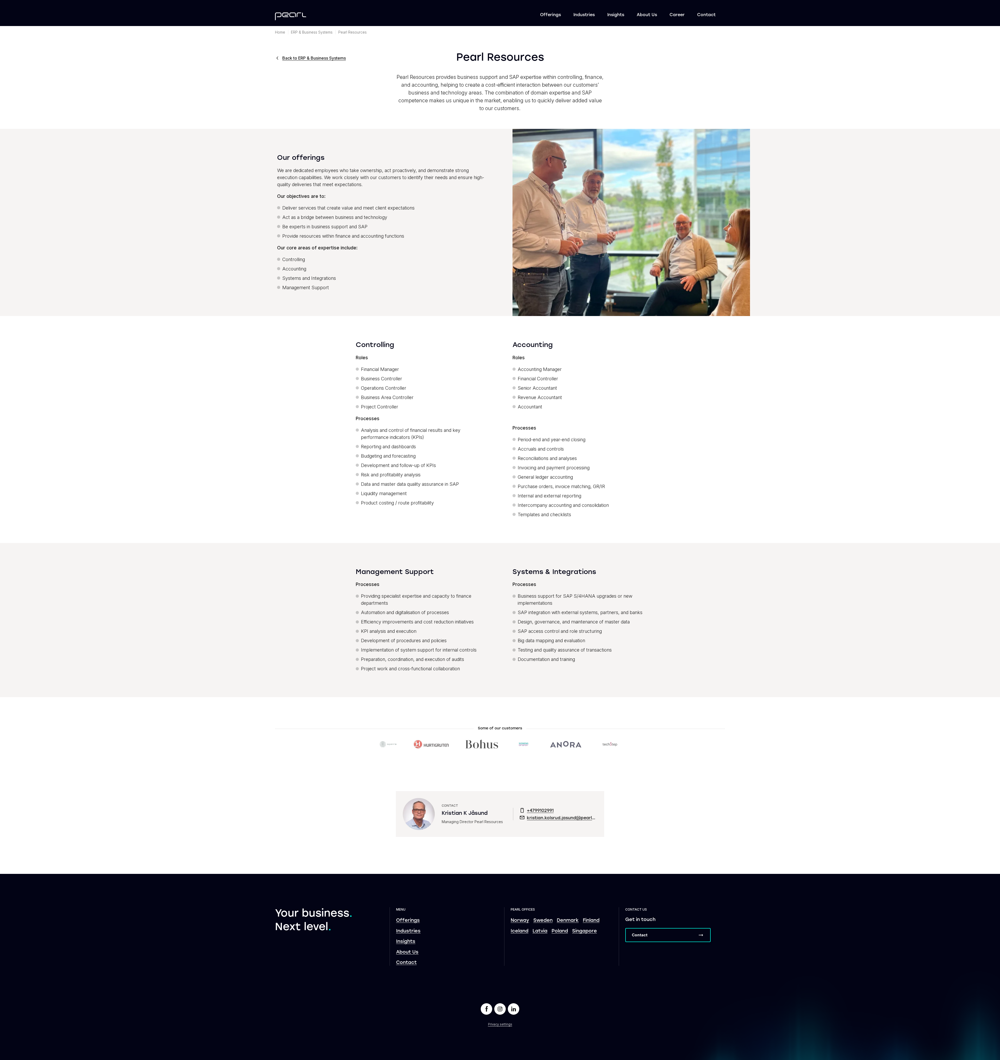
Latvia (540, 931)
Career (677, 15)
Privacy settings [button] (500, 1024)
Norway (520, 920)
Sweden (543, 920)
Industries (584, 15)
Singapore (584, 931)
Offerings (550, 15)
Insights (615, 15)
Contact (706, 15)
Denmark (568, 920)
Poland (560, 931)
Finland (591, 920)
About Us (647, 15)
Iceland (519, 931)
